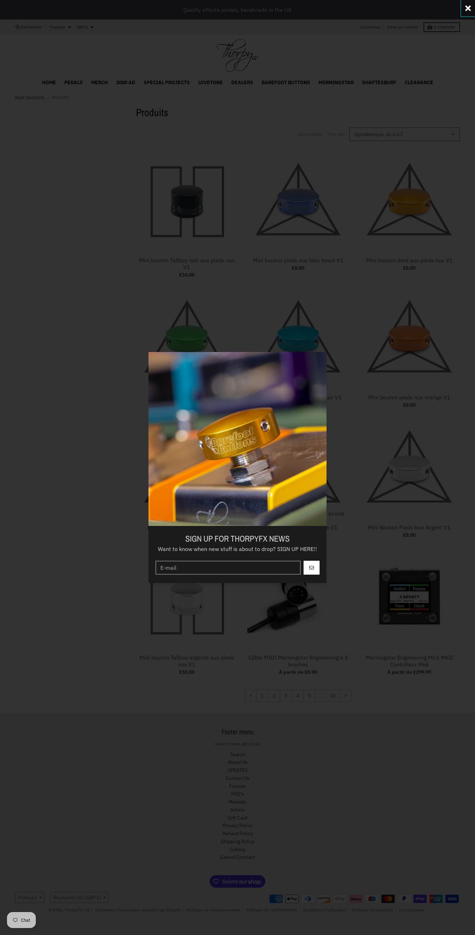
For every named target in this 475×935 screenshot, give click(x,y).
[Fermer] (468, 8)
